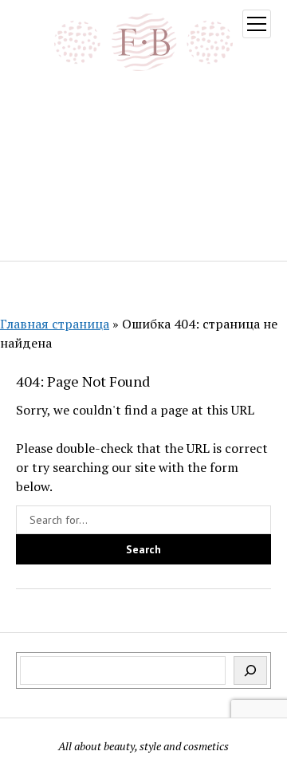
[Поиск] (250, 670)
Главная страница (54, 323)
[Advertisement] (143, 163)
